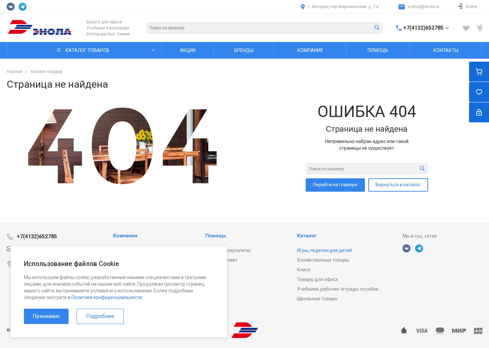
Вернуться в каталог (398, 184)
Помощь (215, 236)
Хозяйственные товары (323, 260)
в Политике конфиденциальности (105, 297)
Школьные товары (317, 298)
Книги (303, 269)
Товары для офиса (317, 279)
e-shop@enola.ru (423, 6)
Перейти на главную (335, 184)
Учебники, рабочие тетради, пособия (337, 289)
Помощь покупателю (228, 250)
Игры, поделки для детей (324, 250)
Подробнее (100, 316)
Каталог (307, 236)
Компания (125, 236)
